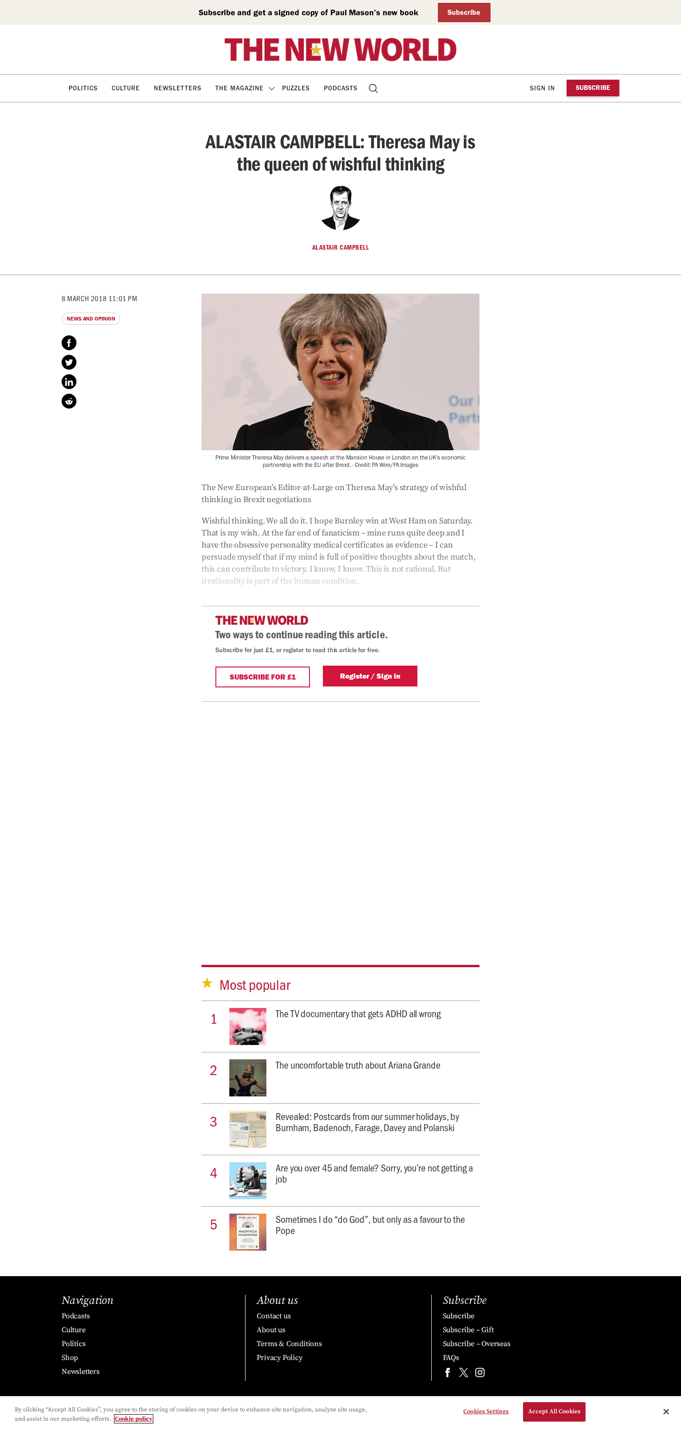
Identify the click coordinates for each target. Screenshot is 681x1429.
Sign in (542, 88)
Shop (70, 1357)
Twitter (69, 362)
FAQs (451, 1357)
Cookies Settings (486, 1411)
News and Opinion (91, 318)
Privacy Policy (279, 1357)
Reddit (69, 401)
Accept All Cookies (554, 1411)
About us (271, 1330)
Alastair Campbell (340, 247)
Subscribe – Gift (468, 1330)
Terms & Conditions (289, 1343)
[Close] (666, 1411)
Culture (126, 88)
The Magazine (239, 88)
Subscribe (464, 12)
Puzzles (296, 88)
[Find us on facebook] (447, 1374)
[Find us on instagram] (480, 1374)
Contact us (273, 1316)
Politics (83, 88)
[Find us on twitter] (463, 1374)
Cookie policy (133, 1419)
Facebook (69, 342)
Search (374, 88)
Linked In (69, 381)
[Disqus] (340, 817)
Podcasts (341, 88)
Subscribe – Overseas (477, 1343)
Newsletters (178, 88)
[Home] (340, 49)
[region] (340, 1412)
